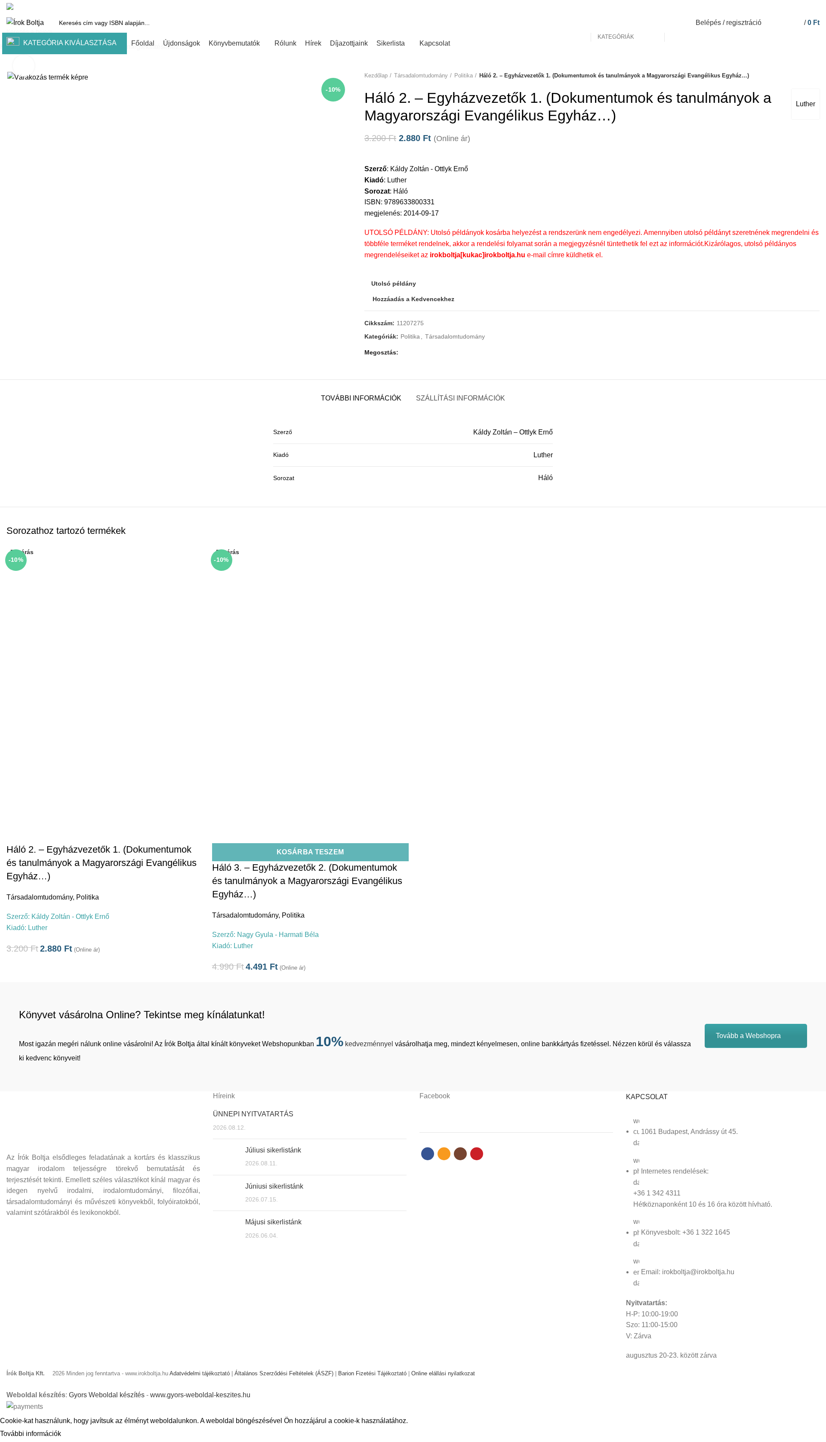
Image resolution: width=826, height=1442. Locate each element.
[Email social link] (795, 6)
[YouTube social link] (815, 6)
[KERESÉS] (676, 23)
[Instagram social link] (805, 6)
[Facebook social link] (785, 6)
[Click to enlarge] (23, 66)
